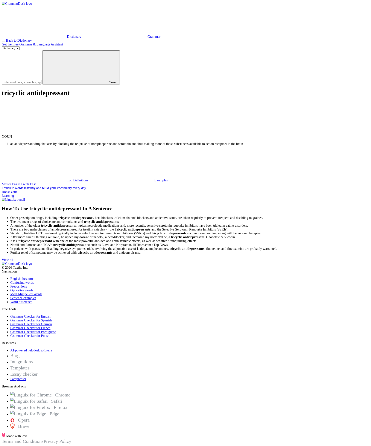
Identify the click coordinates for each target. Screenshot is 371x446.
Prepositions (18, 286)
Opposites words (21, 290)
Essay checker (24, 374)
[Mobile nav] (3, 41)
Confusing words (22, 282)
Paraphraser (18, 379)
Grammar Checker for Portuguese (33, 332)
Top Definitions (77, 180)
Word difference (21, 302)
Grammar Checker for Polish (29, 336)
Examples (161, 180)
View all (7, 260)
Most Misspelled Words (26, 294)
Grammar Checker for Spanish (31, 320)
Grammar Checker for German (31, 324)
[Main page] (17, 3)
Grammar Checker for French (30, 328)
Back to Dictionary (19, 40)
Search (113, 82)
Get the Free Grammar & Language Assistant (32, 44)
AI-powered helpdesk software (31, 350)
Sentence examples (23, 298)
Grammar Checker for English (30, 316)
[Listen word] (34, 132)
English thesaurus (22, 278)
